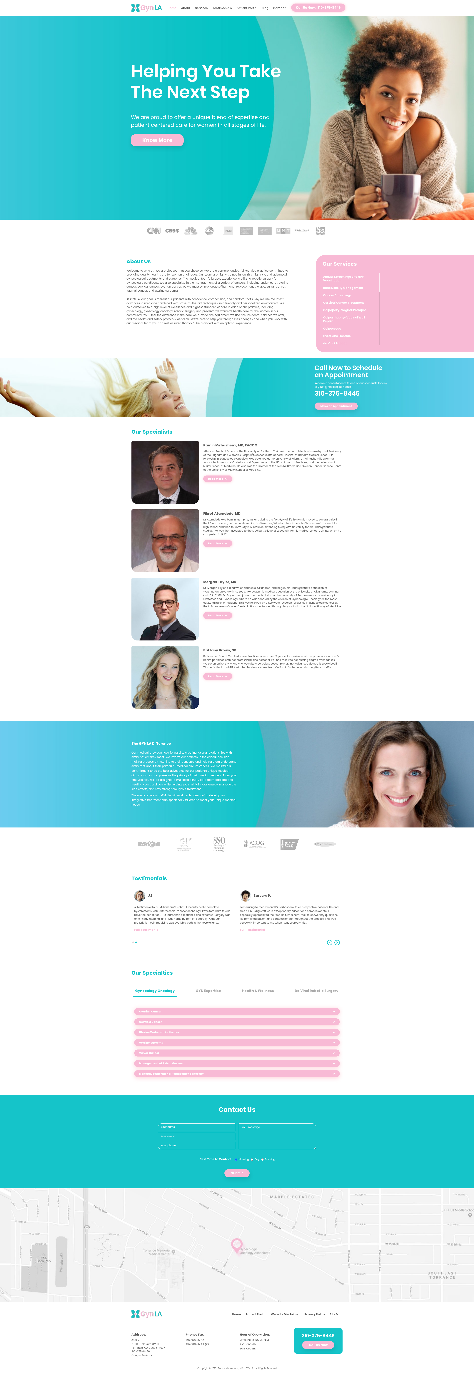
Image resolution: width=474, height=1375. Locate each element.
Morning (243, 1159)
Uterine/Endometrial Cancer (159, 1032)
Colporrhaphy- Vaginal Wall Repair (344, 319)
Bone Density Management (343, 288)
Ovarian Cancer (150, 1011)
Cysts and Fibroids (337, 336)
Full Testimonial (146, 930)
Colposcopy (332, 329)
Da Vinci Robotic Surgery (316, 990)
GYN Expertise (208, 990)
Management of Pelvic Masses (161, 1063)
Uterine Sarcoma (151, 1042)
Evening (270, 1159)
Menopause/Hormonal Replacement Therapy (171, 1074)
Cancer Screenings (337, 295)
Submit (237, 1173)
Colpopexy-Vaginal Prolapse (345, 310)
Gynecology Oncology (155, 990)
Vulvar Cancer (149, 1053)
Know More (157, 140)
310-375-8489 (195, 1344)
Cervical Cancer (150, 1022)
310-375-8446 (337, 393)
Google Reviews (141, 1355)
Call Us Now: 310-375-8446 (318, 7)
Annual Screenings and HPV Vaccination (343, 278)
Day (256, 1159)
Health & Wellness (258, 990)
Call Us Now (318, 1345)
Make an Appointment (336, 406)
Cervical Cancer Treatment (343, 303)
